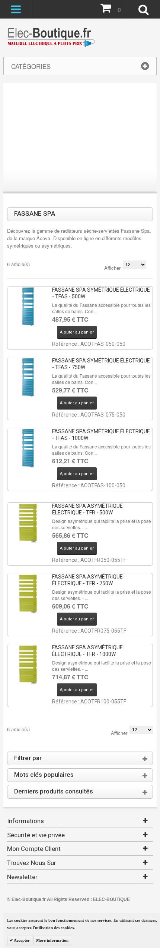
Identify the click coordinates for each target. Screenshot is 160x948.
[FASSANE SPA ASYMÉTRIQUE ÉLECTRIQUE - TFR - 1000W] (27, 664)
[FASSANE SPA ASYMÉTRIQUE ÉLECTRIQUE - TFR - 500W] (27, 523)
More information (52, 940)
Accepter (21, 940)
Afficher (112, 267)
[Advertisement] (80, 138)
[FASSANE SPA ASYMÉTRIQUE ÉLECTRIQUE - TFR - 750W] (27, 593)
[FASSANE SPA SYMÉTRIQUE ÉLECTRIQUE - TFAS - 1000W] (27, 448)
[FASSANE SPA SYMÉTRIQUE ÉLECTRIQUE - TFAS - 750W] (27, 377)
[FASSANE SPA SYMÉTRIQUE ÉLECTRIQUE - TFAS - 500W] (27, 306)
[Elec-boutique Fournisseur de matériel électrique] (51, 37)
